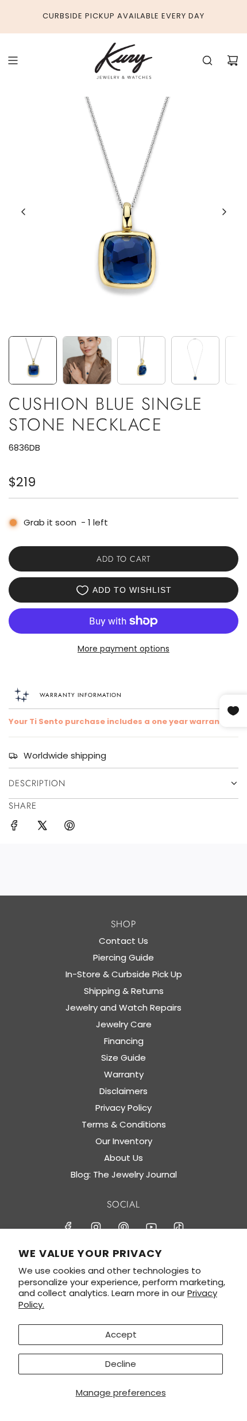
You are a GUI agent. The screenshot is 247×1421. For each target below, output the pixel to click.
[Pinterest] (123, 1227)
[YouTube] (151, 1227)
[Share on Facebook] (14, 827)
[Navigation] (12, 60)
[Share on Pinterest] (69, 827)
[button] (23, 212)
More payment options (123, 648)
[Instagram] (96, 1227)
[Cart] (232, 60)
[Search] (207, 60)
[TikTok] (178, 1227)
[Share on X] (42, 827)
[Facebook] (68, 1227)
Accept (121, 1334)
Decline (120, 1364)
